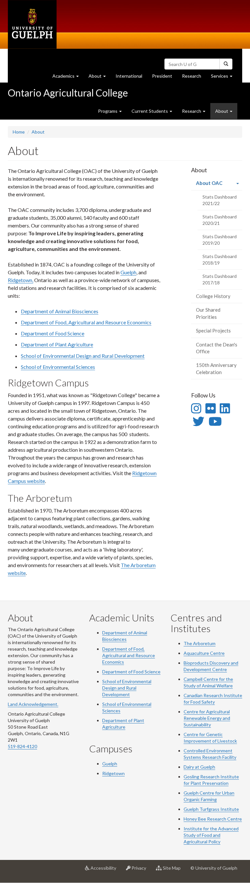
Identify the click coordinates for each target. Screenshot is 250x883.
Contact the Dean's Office (216, 348)
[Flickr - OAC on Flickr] (210, 408)
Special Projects (213, 330)
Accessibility (105, 870)
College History (213, 296)
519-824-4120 (22, 746)
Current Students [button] (150, 111)
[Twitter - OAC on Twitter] (198, 421)
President (162, 76)
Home (19, 132)
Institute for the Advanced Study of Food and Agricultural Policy (211, 835)
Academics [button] (68, 78)
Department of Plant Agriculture (57, 344)
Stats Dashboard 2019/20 (219, 240)
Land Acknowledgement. (33, 704)
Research (194, 78)
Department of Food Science (52, 333)
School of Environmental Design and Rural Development (83, 356)
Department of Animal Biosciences (59, 311)
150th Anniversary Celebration (216, 368)
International (129, 76)
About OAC (218, 185)
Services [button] (224, 78)
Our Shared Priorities (208, 313)
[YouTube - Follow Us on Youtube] (215, 421)
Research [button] (192, 111)
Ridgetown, (20, 280)
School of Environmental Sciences (58, 367)
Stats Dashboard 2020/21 (219, 220)
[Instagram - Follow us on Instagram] (196, 408)
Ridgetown (113, 773)
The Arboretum (199, 643)
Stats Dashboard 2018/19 (219, 259)
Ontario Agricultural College (68, 92)
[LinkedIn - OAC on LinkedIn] (225, 408)
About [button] (100, 78)
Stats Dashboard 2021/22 (219, 200)
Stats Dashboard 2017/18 (219, 279)
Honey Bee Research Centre (213, 819)
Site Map (174, 870)
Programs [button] (108, 111)
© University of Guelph (213, 868)
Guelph (128, 272)
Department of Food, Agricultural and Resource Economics (86, 322)
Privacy (141, 870)
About (38, 132)
